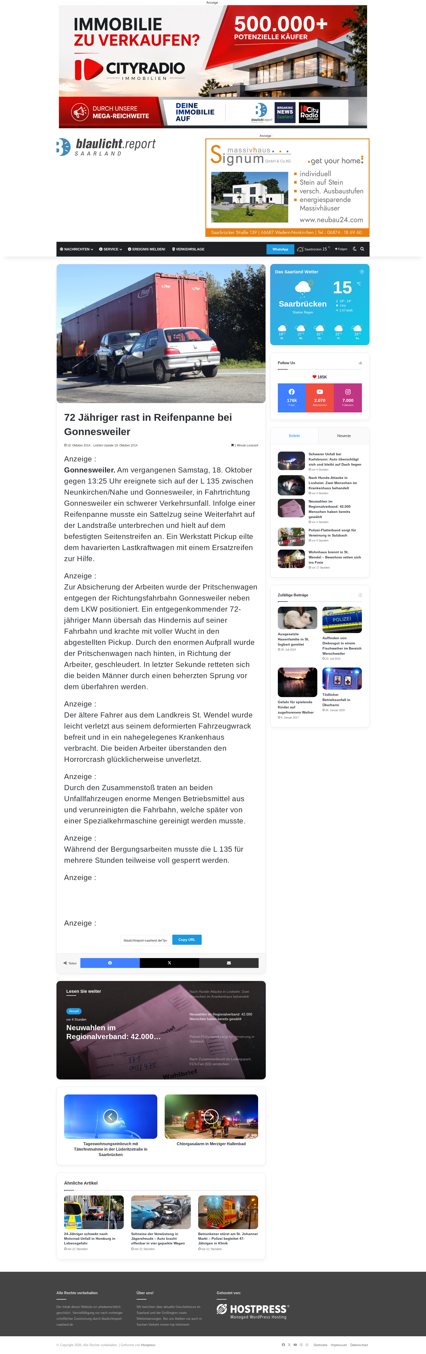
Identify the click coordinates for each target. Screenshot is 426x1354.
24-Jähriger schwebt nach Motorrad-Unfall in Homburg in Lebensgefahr (89, 1238)
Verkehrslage (189, 249)
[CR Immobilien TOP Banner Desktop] (213, 66)
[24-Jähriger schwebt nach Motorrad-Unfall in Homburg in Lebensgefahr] (94, 1212)
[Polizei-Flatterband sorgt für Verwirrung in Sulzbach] (291, 537)
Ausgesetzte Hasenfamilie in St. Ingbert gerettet (293, 639)
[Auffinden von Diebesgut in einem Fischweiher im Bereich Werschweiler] (342, 620)
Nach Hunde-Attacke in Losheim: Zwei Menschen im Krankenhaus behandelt (333, 483)
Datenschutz (359, 1345)
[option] (161, 1030)
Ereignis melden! (148, 249)
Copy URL (186, 940)
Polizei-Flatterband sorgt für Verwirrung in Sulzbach (115, 1032)
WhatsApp (280, 249)
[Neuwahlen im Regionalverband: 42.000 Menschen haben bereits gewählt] (291, 508)
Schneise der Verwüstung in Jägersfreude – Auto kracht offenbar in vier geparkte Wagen (158, 1238)
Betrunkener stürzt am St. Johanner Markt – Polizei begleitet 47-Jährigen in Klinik (228, 1238)
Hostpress (148, 1345)
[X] (169, 963)
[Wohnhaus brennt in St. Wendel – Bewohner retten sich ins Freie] (291, 559)
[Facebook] (110, 963)
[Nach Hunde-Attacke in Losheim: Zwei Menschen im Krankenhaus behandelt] (291, 485)
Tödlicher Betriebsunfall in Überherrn (336, 700)
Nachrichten (76, 249)
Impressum (339, 1345)
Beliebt (294, 436)
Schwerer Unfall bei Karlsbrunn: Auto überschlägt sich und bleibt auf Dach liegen (335, 459)
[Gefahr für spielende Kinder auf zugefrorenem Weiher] (297, 682)
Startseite (320, 1345)
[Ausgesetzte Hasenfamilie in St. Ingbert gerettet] (297, 618)
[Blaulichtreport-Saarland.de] (106, 147)
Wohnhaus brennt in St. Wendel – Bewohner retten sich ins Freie (335, 557)
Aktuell (74, 1011)
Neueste (344, 436)
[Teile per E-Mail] (229, 963)
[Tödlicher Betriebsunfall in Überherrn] (342, 679)
